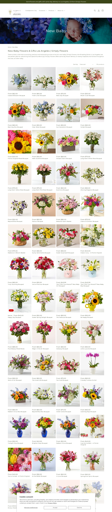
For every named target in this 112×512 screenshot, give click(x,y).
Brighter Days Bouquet (40, 443)
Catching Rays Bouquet (88, 411)
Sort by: (75, 64)
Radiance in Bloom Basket (16, 253)
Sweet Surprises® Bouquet (65, 253)
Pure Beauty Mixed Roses (16, 349)
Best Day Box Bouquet (15, 127)
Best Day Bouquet (62, 95)
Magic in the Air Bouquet (40, 349)
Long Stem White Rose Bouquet (91, 158)
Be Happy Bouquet (87, 317)
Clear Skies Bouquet (38, 127)
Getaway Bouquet (62, 349)
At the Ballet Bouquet (39, 476)
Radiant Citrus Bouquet (64, 443)
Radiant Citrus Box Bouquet (17, 411)
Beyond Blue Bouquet (15, 221)
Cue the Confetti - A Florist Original (89, 444)
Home (9, 47)
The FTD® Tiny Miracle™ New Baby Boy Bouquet (92, 285)
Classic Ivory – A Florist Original (91, 253)
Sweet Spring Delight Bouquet (42, 317)
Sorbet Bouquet (86, 127)
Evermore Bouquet (62, 190)
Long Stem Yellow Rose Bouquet (18, 190)
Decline (79, 507)
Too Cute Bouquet (62, 380)
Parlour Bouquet (37, 221)
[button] (43, 10)
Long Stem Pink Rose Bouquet (42, 190)
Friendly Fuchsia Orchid (88, 380)
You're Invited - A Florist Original (19, 476)
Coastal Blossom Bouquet (16, 95)
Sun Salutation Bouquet (64, 127)
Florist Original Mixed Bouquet (18, 158)
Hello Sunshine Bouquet (40, 158)
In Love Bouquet (61, 476)
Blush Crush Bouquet (88, 95)
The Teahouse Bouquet (63, 317)
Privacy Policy (52, 503)
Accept (55, 507)
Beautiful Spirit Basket (63, 221)
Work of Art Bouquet (15, 380)
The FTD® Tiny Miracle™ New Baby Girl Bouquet (67, 285)
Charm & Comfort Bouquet (89, 221)
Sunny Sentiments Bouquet (41, 253)
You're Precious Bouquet (40, 284)
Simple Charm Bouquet (64, 158)
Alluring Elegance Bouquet (89, 190)
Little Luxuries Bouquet (88, 349)
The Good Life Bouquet (39, 380)
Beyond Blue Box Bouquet (41, 411)
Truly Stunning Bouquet (16, 284)
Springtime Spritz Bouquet (90, 476)
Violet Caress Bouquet (63, 411)
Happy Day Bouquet (14, 317)
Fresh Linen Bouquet (39, 95)
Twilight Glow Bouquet (15, 443)
